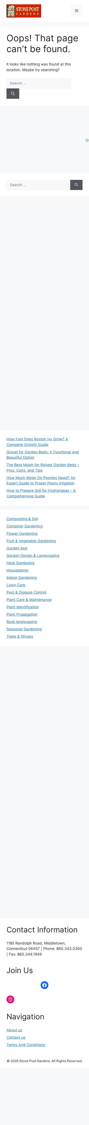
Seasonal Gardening (24, 629)
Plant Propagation (21, 614)
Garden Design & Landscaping (32, 555)
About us (14, 1030)
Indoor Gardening (21, 577)
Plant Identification (22, 607)
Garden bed (16, 548)
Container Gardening (24, 526)
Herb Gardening (20, 563)
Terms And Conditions (25, 1045)
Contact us (15, 1037)
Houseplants (17, 570)
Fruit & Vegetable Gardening (31, 541)
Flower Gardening (21, 533)
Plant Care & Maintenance (29, 600)
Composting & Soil (22, 519)
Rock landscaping (21, 622)
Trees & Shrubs (19, 636)
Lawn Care (15, 585)
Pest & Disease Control (26, 592)
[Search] (12, 93)
